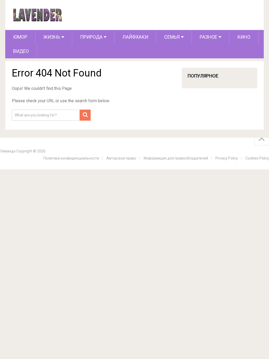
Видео (21, 51)
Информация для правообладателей (176, 158)
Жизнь (51, 37)
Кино (243, 37)
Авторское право (121, 158)
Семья (172, 37)
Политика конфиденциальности (71, 158)
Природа (91, 37)
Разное (208, 37)
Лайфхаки (135, 37)
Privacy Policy (226, 158)
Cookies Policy (257, 158)
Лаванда (7, 151)
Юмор (20, 37)
